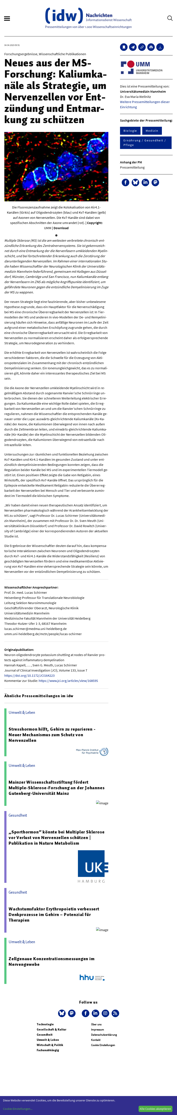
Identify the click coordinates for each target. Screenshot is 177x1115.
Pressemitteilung (132, 167)
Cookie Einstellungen (103, 1045)
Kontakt (95, 1040)
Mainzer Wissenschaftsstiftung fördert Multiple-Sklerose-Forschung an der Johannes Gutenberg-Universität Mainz (56, 788)
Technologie (45, 1024)
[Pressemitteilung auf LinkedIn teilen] (145, 182)
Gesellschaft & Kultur (51, 1029)
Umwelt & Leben (48, 1040)
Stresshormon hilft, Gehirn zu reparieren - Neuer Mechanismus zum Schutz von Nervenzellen (52, 735)
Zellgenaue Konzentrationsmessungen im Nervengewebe (52, 961)
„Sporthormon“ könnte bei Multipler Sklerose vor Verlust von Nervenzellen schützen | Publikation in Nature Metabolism (56, 837)
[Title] (142, 47)
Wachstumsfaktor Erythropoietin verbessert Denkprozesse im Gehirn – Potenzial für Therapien (54, 914)
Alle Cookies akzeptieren (155, 1109)
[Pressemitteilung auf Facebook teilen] (125, 182)
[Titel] (124, 47)
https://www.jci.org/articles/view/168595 (68, 680)
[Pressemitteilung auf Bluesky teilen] (135, 182)
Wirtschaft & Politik (50, 1045)
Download (61, 228)
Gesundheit (44, 1035)
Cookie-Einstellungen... (17, 1109)
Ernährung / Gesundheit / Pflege (144, 142)
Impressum (97, 1029)
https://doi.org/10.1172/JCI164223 (29, 675)
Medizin (152, 131)
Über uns (96, 1024)
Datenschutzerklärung (104, 1035)
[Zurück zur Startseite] (88, 18)
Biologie (130, 131)
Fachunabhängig (48, 1050)
